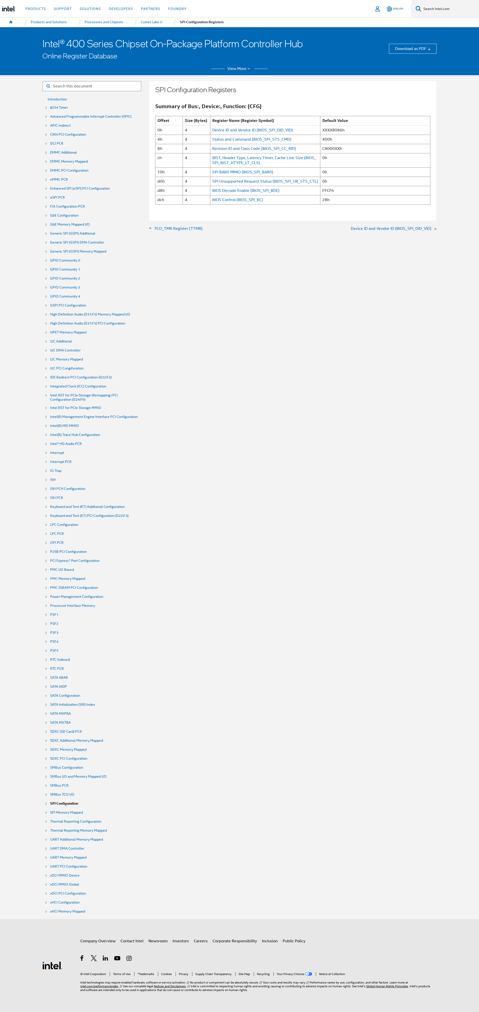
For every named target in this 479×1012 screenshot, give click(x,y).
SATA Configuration (65, 695)
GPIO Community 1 (65, 269)
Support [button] (63, 8)
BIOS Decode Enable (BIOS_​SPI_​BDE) (245, 190)
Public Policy (294, 941)
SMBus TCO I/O (62, 794)
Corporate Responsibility (235, 941)
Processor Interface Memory (72, 606)
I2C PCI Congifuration (67, 368)
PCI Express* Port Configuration (75, 561)
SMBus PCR (59, 785)
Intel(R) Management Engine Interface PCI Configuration (94, 417)
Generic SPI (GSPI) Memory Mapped (78, 251)
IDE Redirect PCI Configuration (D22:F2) (81, 377)
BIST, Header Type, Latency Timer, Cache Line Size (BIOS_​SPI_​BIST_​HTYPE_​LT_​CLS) (264, 160)
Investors (181, 941)
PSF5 (54, 651)
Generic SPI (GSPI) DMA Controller (77, 242)
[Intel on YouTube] (117, 959)
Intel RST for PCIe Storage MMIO (75, 408)
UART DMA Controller (67, 848)
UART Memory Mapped (68, 857)
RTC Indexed (60, 660)
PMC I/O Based (62, 570)
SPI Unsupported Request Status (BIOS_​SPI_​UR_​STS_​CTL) (265, 181)
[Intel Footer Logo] (52, 965)
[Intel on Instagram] (129, 959)
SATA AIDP (58, 686)
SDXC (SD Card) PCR (66, 731)
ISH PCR (56, 498)
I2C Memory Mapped (66, 359)
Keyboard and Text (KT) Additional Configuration (87, 507)
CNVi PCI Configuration (68, 134)
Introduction (57, 99)
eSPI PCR (57, 197)
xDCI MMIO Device (65, 875)
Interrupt (57, 453)
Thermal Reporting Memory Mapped (78, 830)
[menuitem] (11, 22)
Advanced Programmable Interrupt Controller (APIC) (90, 116)
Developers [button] (121, 8)
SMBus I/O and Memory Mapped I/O (78, 776)
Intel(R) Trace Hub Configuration (75, 435)
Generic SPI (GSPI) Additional (72, 233)
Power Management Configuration (76, 597)
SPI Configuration (64, 803)
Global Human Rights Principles (387, 986)
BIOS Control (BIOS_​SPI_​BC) (237, 199)
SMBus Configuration (66, 767)
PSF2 (54, 624)
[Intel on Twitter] (94, 959)
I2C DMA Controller (65, 350)
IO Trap (55, 471)
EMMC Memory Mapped (69, 161)
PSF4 (54, 642)
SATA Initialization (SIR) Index (72, 704)
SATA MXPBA (60, 713)
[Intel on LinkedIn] (106, 959)
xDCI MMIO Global (64, 884)
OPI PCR (57, 543)
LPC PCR (57, 534)
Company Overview (98, 941)
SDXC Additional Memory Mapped (76, 740)
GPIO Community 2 (65, 278)
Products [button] (35, 8)
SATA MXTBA (60, 722)
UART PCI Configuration (68, 866)
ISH (53, 480)
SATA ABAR (59, 677)
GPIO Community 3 (65, 287)
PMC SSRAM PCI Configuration (74, 588)
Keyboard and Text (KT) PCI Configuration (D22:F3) (89, 516)
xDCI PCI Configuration (68, 893)
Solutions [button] (90, 8)
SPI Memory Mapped (66, 812)
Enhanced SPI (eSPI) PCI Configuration (80, 188)
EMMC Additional (63, 152)
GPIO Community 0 (65, 260)
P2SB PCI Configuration (68, 552)
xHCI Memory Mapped (67, 911)
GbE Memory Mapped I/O (70, 224)
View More (237, 68)
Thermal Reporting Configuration (75, 821)
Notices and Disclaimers (170, 986)
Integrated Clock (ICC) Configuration (78, 386)
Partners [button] (150, 8)
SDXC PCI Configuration (68, 758)
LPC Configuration (64, 525)
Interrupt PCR (61, 462)
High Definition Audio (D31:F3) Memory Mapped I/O (90, 314)
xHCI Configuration (65, 902)
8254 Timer (59, 107)
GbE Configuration (64, 215)
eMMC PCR (59, 179)
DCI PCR (56, 143)
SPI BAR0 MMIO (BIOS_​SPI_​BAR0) (242, 172)
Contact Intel (131, 941)
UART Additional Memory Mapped (76, 839)
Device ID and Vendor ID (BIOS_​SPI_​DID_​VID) (252, 130)
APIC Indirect (60, 125)
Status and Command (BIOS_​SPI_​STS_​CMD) (251, 139)
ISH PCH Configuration (67, 489)
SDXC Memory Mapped (68, 749)
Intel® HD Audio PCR (66, 444)
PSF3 (54, 633)
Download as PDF (410, 48)
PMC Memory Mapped (67, 579)
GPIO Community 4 (65, 296)
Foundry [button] (177, 8)
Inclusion (270, 941)
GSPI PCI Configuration (68, 305)
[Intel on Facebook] (82, 959)
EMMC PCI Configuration (69, 170)
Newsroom (158, 941)
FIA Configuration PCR (67, 206)
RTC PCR (57, 669)
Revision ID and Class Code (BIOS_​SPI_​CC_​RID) (254, 148)
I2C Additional (61, 341)
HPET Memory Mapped (68, 332)
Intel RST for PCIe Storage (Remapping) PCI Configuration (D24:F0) (84, 397)
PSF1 (54, 615)
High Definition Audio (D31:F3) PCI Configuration (87, 323)
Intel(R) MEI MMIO (64, 426)
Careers (201, 941)
